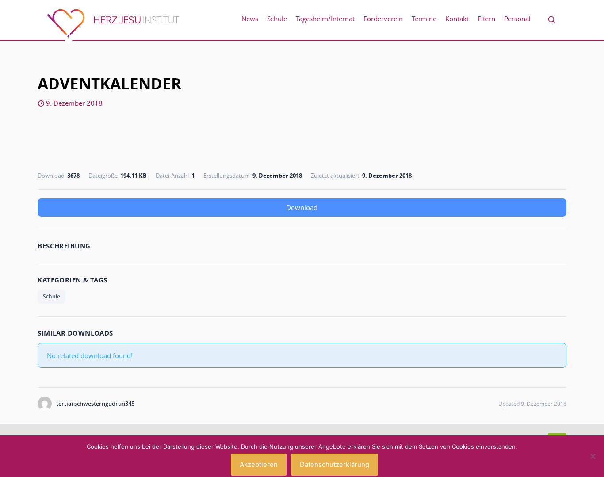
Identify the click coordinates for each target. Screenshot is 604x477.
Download (301, 207)
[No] (593, 456)
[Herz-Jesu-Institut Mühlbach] (112, 26)
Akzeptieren (259, 464)
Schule (51, 296)
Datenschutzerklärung (334, 464)
